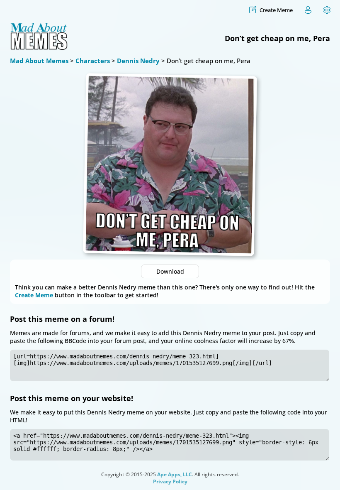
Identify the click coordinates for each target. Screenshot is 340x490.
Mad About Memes (39, 60)
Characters (92, 60)
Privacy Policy (170, 481)
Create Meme (34, 295)
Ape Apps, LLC (174, 474)
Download (170, 271)
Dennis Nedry (138, 60)
